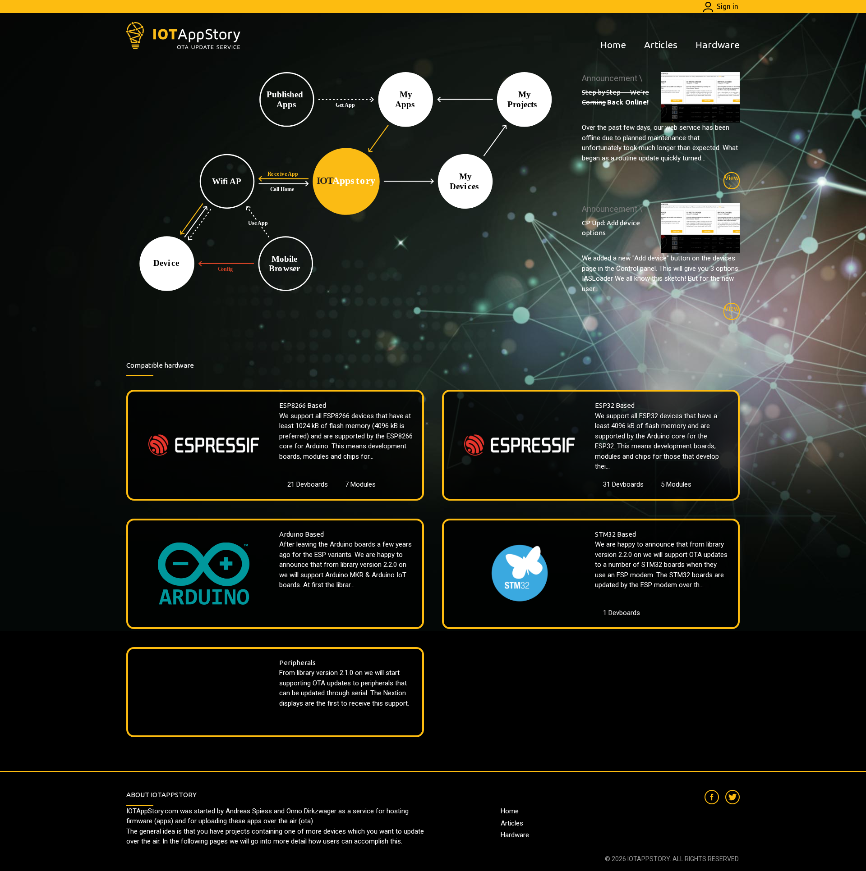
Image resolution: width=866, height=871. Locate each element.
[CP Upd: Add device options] (700, 228)
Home (613, 44)
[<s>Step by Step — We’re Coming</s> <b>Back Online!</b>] (700, 97)
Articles (660, 44)
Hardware (718, 44)
